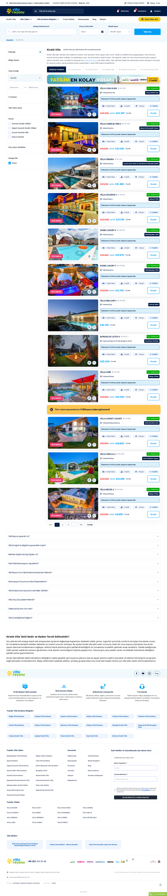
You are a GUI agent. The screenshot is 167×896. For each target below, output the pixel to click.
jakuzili (95, 60)
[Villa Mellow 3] (73, 315)
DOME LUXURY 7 (108, 265)
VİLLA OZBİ (105, 372)
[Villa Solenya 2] (73, 209)
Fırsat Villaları (69, 19)
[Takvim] (89, 114)
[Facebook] (136, 673)
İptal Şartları (72, 761)
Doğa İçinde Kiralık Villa (44, 790)
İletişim (103, 19)
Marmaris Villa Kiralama (69, 725)
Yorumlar (71, 771)
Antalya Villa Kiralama (43, 716)
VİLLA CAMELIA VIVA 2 (110, 124)
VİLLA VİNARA (107, 159)
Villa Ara (147, 31)
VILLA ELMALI (37, 822)
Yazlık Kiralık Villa (42, 775)
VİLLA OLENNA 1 (13, 813)
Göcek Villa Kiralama (16, 725)
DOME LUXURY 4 (108, 230)
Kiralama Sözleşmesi (95, 775)
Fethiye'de (88, 60)
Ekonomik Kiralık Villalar (16, 795)
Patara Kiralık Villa (67, 736)
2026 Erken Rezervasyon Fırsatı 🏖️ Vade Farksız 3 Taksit (29, 3)
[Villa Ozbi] (73, 386)
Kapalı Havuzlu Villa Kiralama (17, 766)
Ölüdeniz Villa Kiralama (147, 716)
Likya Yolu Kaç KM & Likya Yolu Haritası (103, 845)
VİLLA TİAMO (62, 817)
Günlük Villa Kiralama (15, 775)
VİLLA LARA (11, 822)
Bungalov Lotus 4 (110, 336)
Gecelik (13, 78)
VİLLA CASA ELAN (108, 88)
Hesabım (157, 11)
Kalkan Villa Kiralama (94, 716)
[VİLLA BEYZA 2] (73, 504)
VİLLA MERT (36, 813)
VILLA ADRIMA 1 (38, 817)
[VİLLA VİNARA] (73, 173)
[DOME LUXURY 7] (73, 280)
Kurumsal (71, 766)
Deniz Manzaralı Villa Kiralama (47, 766)
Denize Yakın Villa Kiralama (17, 771)
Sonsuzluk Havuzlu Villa (44, 780)
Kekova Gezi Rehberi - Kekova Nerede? (64, 845)
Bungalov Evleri (41, 771)
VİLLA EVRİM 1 (62, 822)
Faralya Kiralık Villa (16, 736)
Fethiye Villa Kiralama (120, 716)
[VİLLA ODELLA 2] (73, 468)
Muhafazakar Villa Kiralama (17, 756)
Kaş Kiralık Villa (92, 736)
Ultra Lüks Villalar (42, 785)
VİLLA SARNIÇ (88, 808)
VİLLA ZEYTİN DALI (90, 817)
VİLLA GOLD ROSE (64, 808)
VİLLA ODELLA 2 (107, 454)
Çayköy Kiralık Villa (42, 736)
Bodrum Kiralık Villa (119, 736)
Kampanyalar (83, 19)
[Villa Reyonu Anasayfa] (16, 11)
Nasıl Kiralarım (93, 771)
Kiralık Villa (11, 19)
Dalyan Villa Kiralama (42, 725)
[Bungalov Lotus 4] (73, 351)
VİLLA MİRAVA (12, 817)
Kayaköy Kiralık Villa (119, 725)
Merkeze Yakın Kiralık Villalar (17, 785)
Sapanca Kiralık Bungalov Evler (147, 726)
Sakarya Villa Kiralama (94, 725)
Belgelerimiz (72, 780)
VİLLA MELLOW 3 (108, 300)
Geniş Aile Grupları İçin (15, 790)
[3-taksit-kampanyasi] (104, 79)
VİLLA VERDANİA (63, 813)
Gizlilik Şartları (93, 756)
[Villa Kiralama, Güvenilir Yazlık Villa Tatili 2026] (19, 673)
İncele (153, 113)
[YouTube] (143, 673)
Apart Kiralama (12, 761)
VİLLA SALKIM (12, 808)
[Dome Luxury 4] (73, 244)
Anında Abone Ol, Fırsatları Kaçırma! (135, 797)
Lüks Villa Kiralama (43, 761)
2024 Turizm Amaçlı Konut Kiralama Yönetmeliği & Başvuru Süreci (25, 844)
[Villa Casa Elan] (73, 102)
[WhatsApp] (162, 886)
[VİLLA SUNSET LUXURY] (73, 433)
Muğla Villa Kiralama (16, 716)
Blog (94, 19)
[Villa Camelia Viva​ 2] (73, 138)
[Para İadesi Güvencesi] (104, 409)
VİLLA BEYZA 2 (107, 489)
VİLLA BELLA (87, 813)
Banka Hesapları (94, 761)
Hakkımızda (72, 756)
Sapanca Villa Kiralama (69, 716)
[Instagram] (149, 673)
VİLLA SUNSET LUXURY (111, 418)
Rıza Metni (146, 790)
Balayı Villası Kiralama (44, 756)
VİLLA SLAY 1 (36, 808)
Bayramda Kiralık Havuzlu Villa (18, 780)
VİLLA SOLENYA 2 (108, 195)
